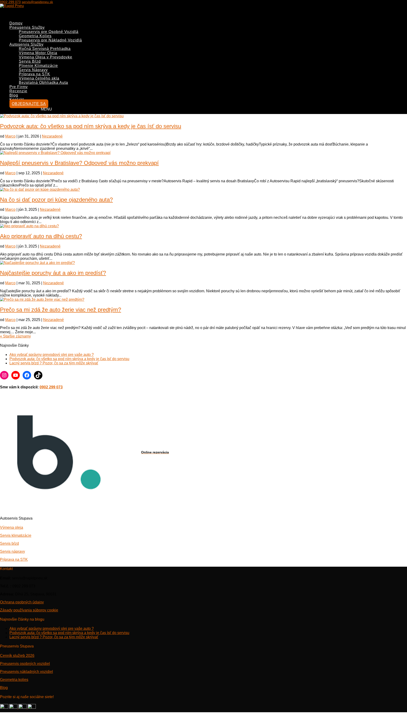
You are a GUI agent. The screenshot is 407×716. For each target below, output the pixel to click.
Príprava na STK (34, 74)
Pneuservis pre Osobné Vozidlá (48, 32)
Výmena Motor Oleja (38, 53)
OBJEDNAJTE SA (29, 104)
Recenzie (18, 91)
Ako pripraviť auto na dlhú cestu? (41, 236)
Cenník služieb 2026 (17, 656)
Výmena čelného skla (39, 78)
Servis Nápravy (33, 70)
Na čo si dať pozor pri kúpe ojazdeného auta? (56, 199)
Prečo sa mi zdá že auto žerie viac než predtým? (60, 309)
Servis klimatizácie (15, 535)
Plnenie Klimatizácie (38, 66)
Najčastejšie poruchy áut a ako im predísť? (53, 273)
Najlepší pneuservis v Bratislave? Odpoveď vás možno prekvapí (79, 163)
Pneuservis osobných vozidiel (25, 664)
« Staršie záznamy (15, 336)
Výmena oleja (11, 527)
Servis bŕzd (9, 543)
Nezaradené (52, 136)
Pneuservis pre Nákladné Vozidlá (50, 40)
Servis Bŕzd (30, 61)
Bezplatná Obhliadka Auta (43, 83)
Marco (10, 136)
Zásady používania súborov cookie (29, 610)
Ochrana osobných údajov (22, 602)
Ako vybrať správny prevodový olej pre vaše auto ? (51, 355)
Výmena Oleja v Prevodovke (45, 57)
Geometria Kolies (35, 36)
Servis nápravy (12, 551)
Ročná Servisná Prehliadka (45, 49)
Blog (4, 688)
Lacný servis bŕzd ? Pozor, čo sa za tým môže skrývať (53, 363)
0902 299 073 (10, 2)
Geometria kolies (14, 680)
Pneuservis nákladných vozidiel (26, 672)
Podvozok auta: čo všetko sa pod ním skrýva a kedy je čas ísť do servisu (90, 126)
